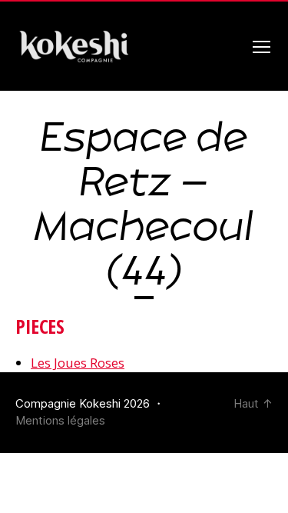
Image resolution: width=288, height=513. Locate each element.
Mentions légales (60, 420)
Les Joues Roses (77, 362)
